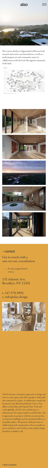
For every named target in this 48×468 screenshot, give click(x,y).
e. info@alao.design (15, 297)
